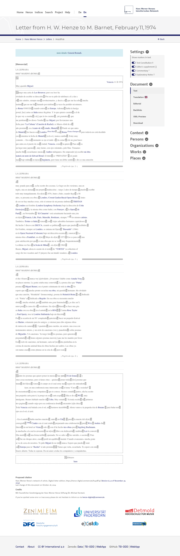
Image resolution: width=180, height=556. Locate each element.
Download (138, 123)
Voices (60, 248)
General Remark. (75, 52)
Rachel (36, 446)
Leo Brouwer (39, 92)
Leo (85, 431)
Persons (137, 138)
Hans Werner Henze (33, 39)
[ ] (147, 66)
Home (20, 12)
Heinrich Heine (69, 294)
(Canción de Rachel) (39, 124)
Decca (38, 225)
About (31, 546)
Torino (27, 221)
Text (135, 90)
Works (136, 151)
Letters (49, 39)
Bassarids (67, 229)
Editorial (137, 103)
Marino (21, 322)
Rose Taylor (72, 310)
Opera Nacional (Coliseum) (31, 233)
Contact (20, 546)
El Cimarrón (43, 213)
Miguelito (22, 333)
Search (49, 12)
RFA (54, 310)
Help (67, 12)
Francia (28, 217)
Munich (54, 128)
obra (68, 286)
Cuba (51, 399)
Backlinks (137, 110)
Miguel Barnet (31, 286)
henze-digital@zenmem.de (93, 497)
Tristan (77, 201)
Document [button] (139, 83)
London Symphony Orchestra (48, 205)
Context (137, 132)
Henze (29, 12)
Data (80, 546)
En (85, 12)
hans (75, 461)
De (79, 12)
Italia (36, 112)
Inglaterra (46, 159)
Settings (137, 51)
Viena (38, 427)
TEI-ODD (89, 546)
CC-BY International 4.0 (51, 546)
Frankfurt (31, 237)
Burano (101, 407)
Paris (39, 217)
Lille (34, 217)
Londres (43, 132)
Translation (139, 97)
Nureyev (60, 209)
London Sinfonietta (42, 314)
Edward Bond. (38, 155)
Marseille (46, 217)
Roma (20, 108)
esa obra (52, 290)
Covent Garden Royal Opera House (63, 197)
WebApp (101, 546)
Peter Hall (51, 131)
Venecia (110, 82)
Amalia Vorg (76, 278)
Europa (53, 108)
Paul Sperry (22, 314)
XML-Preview (139, 116)
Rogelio (42, 298)
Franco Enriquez (73, 131)
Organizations (142, 145)
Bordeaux (55, 217)
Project (59, 12)
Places (135, 157)
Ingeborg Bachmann (86, 427)
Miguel (30, 85)
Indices (39, 12)
